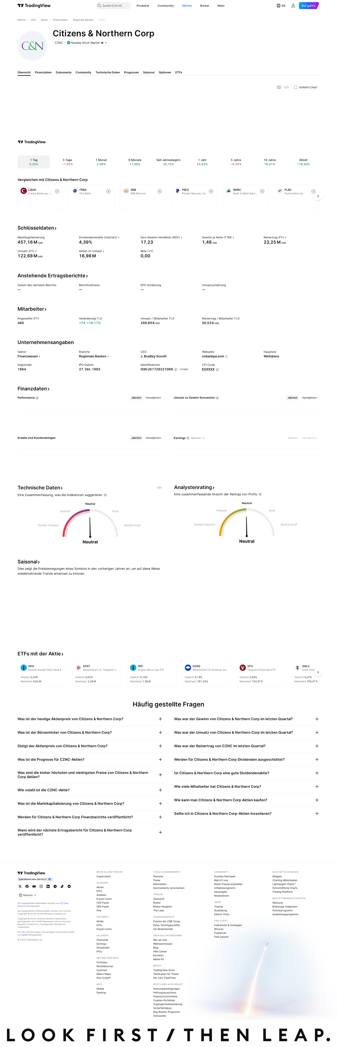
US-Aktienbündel (163, 928)
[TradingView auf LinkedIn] (48, 886)
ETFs (99, 891)
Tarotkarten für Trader (166, 973)
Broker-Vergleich (162, 906)
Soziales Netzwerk (225, 876)
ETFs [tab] (178, 72)
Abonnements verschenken (168, 887)
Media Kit (158, 959)
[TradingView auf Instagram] (41, 886)
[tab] (136, 397)
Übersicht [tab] (24, 72)
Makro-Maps (104, 973)
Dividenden (103, 947)
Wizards (218, 928)
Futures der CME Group (166, 921)
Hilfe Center (160, 951)
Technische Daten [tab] (107, 72)
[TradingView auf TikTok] (62, 886)
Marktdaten (160, 884)
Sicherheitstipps (162, 1007)
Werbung (277, 902)
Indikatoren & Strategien (228, 925)
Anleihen (101, 894)
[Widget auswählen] (286, 87)
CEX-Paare (103, 902)
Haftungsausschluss (164, 992)
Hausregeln (220, 891)
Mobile (100, 988)
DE (284, 5)
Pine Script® (104, 977)
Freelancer (220, 932)
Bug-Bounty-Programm (166, 1011)
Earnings (101, 943)
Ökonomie (102, 939)
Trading (218, 906)
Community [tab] (83, 72)
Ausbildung (220, 910)
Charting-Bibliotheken (284, 880)
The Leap (158, 910)
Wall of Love (221, 880)
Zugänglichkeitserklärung (167, 1004)
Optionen (102, 970)
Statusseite (159, 1015)
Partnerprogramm (282, 910)
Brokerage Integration (285, 906)
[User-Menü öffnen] (293, 5)
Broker (204, 5)
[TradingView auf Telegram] (55, 886)
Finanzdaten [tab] (43, 72)
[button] (151, 5)
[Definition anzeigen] (46, 237)
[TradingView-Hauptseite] (31, 873)
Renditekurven (105, 966)
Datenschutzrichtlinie (165, 996)
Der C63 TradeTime (164, 977)
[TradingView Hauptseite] (34, 5)
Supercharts (104, 876)
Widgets (277, 876)
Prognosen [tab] (131, 72)
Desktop (101, 992)
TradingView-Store (164, 970)
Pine (99, 910)
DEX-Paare (103, 906)
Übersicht (158, 898)
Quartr (25, 934)
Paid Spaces (221, 936)
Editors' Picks (221, 914)
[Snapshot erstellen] (279, 87)
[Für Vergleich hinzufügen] (57, 191)
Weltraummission (162, 943)
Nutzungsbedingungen (166, 988)
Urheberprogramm (224, 887)
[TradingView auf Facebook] (27, 886)
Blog (155, 947)
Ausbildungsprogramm (285, 914)
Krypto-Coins (104, 898)
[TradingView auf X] (20, 886)
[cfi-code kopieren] (217, 369)
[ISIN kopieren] (175, 369)
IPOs (99, 951)
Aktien (100, 887)
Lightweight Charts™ (284, 884)
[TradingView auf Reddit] (69, 886)
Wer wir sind (160, 939)
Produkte (143, 5)
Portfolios (102, 962)
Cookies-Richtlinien (164, 1000)
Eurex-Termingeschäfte (166, 925)
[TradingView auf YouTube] (34, 886)
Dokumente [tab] (63, 72)
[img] (102, 42)
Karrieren (158, 955)
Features (158, 876)
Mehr (221, 5)
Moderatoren (221, 895)
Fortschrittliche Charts (285, 887)
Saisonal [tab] (148, 72)
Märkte (187, 5)
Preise (156, 880)
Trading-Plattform (282, 891)
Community (166, 5)
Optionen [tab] (165, 72)
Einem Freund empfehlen (228, 884)
